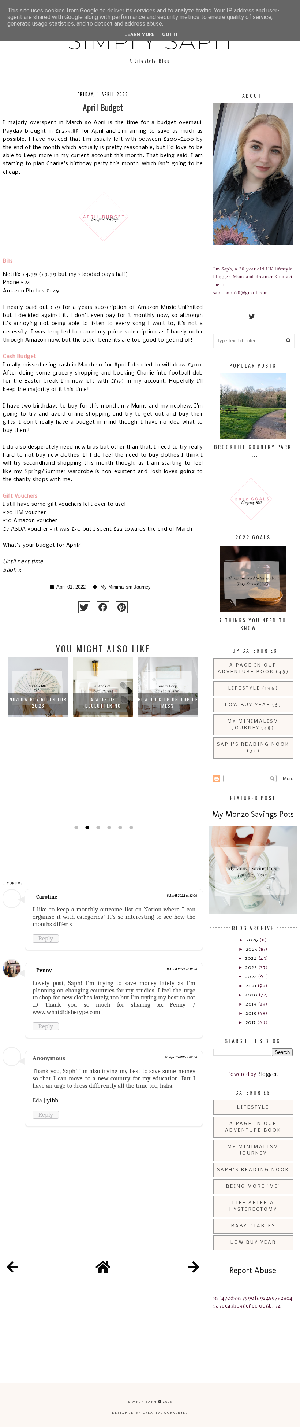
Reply (45, 938)
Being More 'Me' (253, 1186)
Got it (170, 34)
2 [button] (86, 827)
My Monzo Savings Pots (253, 814)
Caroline (46, 896)
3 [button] (97, 827)
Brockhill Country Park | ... (253, 450)
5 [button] (119, 827)
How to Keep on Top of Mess (168, 702)
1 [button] (75, 827)
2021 (251, 986)
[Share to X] (84, 607)
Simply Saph (142, 1402)
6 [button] (130, 827)
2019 (251, 1004)
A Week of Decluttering (103, 702)
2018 (251, 1013)
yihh (52, 1100)
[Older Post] (193, 1268)
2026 (253, 940)
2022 (251, 976)
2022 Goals (253, 537)
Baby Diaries (253, 1226)
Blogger (267, 1074)
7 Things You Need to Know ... (252, 623)
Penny (44, 970)
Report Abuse (252, 1270)
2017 (251, 1022)
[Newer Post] (12, 1268)
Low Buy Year (248, 705)
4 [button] (108, 827)
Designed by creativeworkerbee (150, 1413)
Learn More (139, 34)
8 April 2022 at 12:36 (182, 969)
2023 (251, 967)
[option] (38, 739)
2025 (252, 949)
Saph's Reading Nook (253, 744)
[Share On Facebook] (103, 607)
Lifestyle (244, 688)
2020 (252, 995)
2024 (251, 958)
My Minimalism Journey (125, 587)
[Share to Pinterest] (121, 607)
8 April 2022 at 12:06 (182, 895)
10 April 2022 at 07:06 (181, 1057)
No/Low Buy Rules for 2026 (38, 702)
